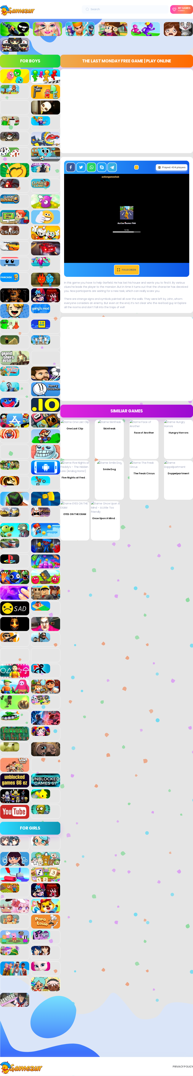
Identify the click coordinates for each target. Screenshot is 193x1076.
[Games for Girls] (47, 34)
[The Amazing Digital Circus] (40, 734)
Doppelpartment (178, 473)
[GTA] (14, 363)
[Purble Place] (9, 953)
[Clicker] (45, 206)
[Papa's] (45, 926)
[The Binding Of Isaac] (45, 754)
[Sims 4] (14, 973)
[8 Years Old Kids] (9, 92)
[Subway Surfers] (45, 691)
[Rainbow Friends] (14, 582)
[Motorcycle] (40, 483)
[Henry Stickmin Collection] (45, 394)
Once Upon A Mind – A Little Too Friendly (117, 518)
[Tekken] (45, 723)
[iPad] (14, 425)
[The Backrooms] (9, 749)
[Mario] (45, 441)
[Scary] (14, 629)
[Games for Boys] (14, 34)
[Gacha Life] (14, 911)
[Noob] (45, 504)
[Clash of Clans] (40, 186)
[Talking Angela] (40, 969)
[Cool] (45, 222)
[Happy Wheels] (9, 374)
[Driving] (45, 253)
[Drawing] (14, 879)
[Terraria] (14, 738)
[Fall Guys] (40, 264)
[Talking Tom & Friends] (40, 702)
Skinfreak (109, 428)
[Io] (45, 410)
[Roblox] (45, 597)
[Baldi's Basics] (9, 123)
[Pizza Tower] (40, 515)
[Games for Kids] (45, 911)
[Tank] (9, 718)
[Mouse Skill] (14, 504)
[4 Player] (45, 81)
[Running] (145, 34)
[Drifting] (9, 248)
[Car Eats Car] (45, 144)
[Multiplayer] (14, 49)
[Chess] (40, 170)
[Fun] (14, 316)
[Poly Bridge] (9, 546)
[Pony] (40, 937)
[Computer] (14, 222)
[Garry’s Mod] (40, 311)
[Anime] (9, 843)
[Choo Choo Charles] (9, 186)
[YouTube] (14, 817)
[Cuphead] (45, 237)
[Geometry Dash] (40, 327)
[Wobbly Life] (40, 796)
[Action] (80, 34)
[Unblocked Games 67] (45, 785)
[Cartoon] (45, 159)
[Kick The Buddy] (9, 436)
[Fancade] (9, 280)
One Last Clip (75, 428)
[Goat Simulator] (40, 342)
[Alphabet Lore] (45, 97)
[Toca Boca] (45, 989)
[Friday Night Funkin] (45, 300)
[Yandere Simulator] (14, 1005)
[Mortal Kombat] (9, 483)
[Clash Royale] (9, 201)
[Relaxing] (14, 597)
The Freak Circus (144, 473)
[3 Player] (14, 81)
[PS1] (9, 561)
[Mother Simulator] (9, 922)
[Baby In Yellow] (45, 112)
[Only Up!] (9, 515)
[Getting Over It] (9, 342)
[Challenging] (14, 175)
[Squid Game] (14, 676)
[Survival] (14, 707)
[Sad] (14, 613)
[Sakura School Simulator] (40, 953)
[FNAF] (14, 300)
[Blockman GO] (40, 123)
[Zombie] (40, 812)
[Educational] (45, 879)
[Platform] (45, 535)
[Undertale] (14, 801)
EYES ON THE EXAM (75, 514)
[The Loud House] (14, 770)
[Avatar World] (40, 843)
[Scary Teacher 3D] (45, 629)
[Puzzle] (45, 566)
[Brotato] (9, 139)
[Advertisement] (30, 1033)
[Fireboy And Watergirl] (45, 284)
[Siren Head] (40, 640)
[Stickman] (40, 671)
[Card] (9, 155)
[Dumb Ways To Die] (9, 264)
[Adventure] (112, 34)
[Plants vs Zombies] (14, 535)
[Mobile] (45, 472)
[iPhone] (45, 425)
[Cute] (45, 864)
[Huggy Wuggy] (9, 405)
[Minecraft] (9, 468)
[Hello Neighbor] (9, 389)
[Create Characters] (14, 864)
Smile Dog (109, 469)
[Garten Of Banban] (9, 327)
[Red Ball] (45, 582)
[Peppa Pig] (14, 942)
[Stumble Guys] (14, 691)
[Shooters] (9, 640)
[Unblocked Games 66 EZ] (14, 785)
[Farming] (9, 890)
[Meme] (45, 457)
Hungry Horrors (178, 432)
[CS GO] (9, 233)
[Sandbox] (40, 608)
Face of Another (144, 432)
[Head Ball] (45, 378)
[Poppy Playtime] (45, 551)
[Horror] (178, 34)
